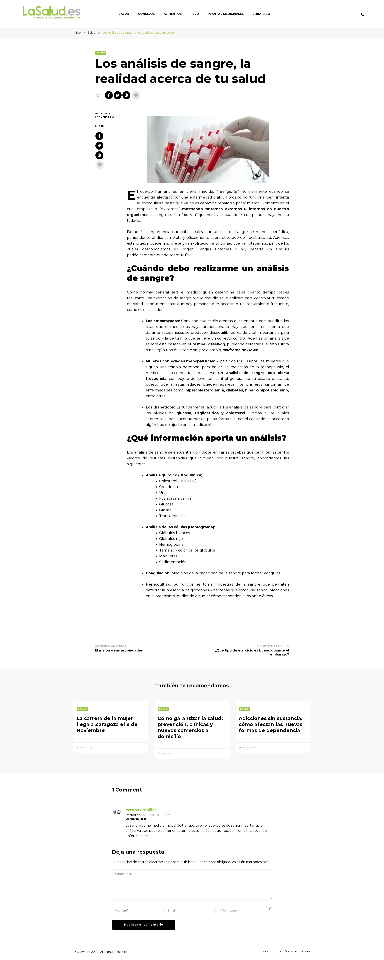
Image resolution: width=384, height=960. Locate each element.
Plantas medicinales (226, 14)
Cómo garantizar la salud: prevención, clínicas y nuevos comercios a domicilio (190, 727)
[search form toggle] (363, 14)
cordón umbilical (142, 810)
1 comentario (108, 117)
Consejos (146, 14)
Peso (195, 14)
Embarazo (261, 14)
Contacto (266, 951)
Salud (124, 14)
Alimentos (173, 14)
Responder (136, 819)
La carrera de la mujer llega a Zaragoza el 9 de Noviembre (107, 724)
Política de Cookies (295, 951)
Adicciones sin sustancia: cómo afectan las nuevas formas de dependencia (271, 724)
